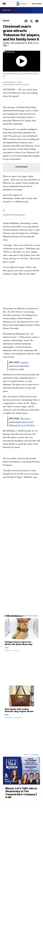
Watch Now (36, 3)
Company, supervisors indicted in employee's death (19, 365)
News (6, 21)
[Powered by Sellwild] (34, 754)
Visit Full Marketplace (30, 616)
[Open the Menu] (4, 4)
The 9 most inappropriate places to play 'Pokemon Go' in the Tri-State (22, 422)
